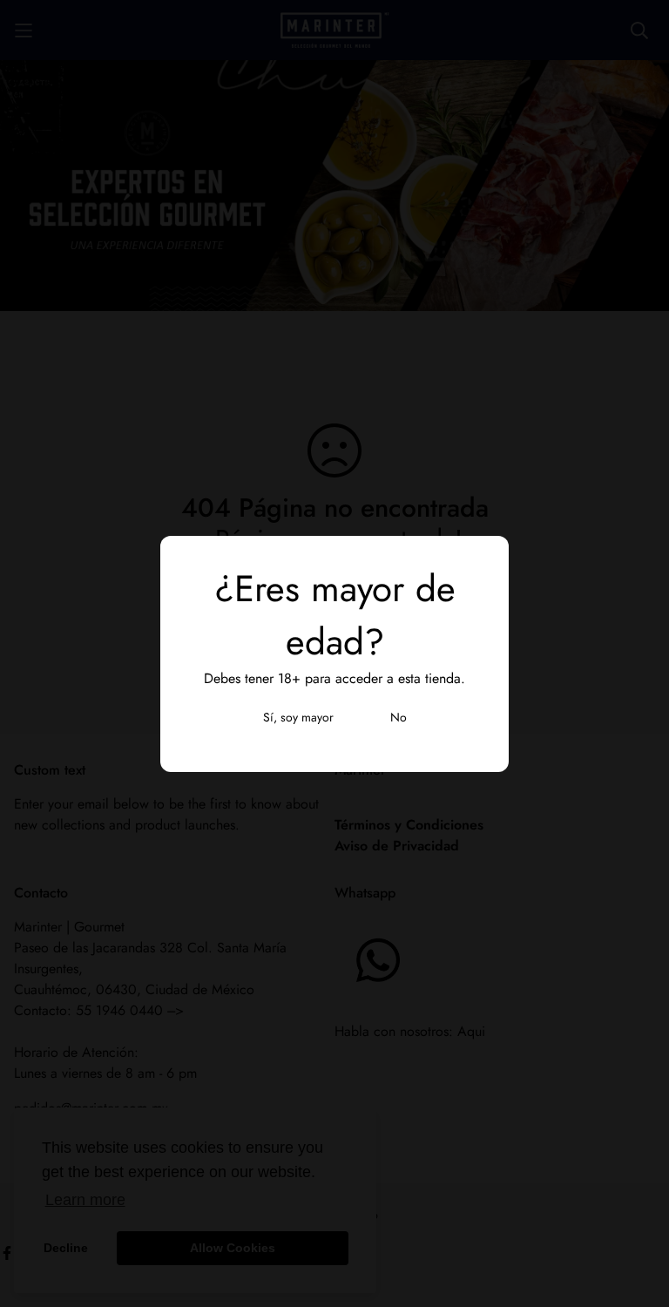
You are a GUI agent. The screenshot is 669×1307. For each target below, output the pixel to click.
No (398, 717)
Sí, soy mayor (298, 717)
